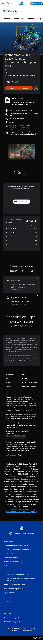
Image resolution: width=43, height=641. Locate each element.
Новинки (6, 19)
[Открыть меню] (2, 3)
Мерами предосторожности (15, 436)
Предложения (33, 19)
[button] (18, 127)
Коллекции (18, 19)
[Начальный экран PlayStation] (21, 3)
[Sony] (37, 640)
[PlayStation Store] (11, 11)
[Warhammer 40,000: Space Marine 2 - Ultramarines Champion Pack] (21, 152)
